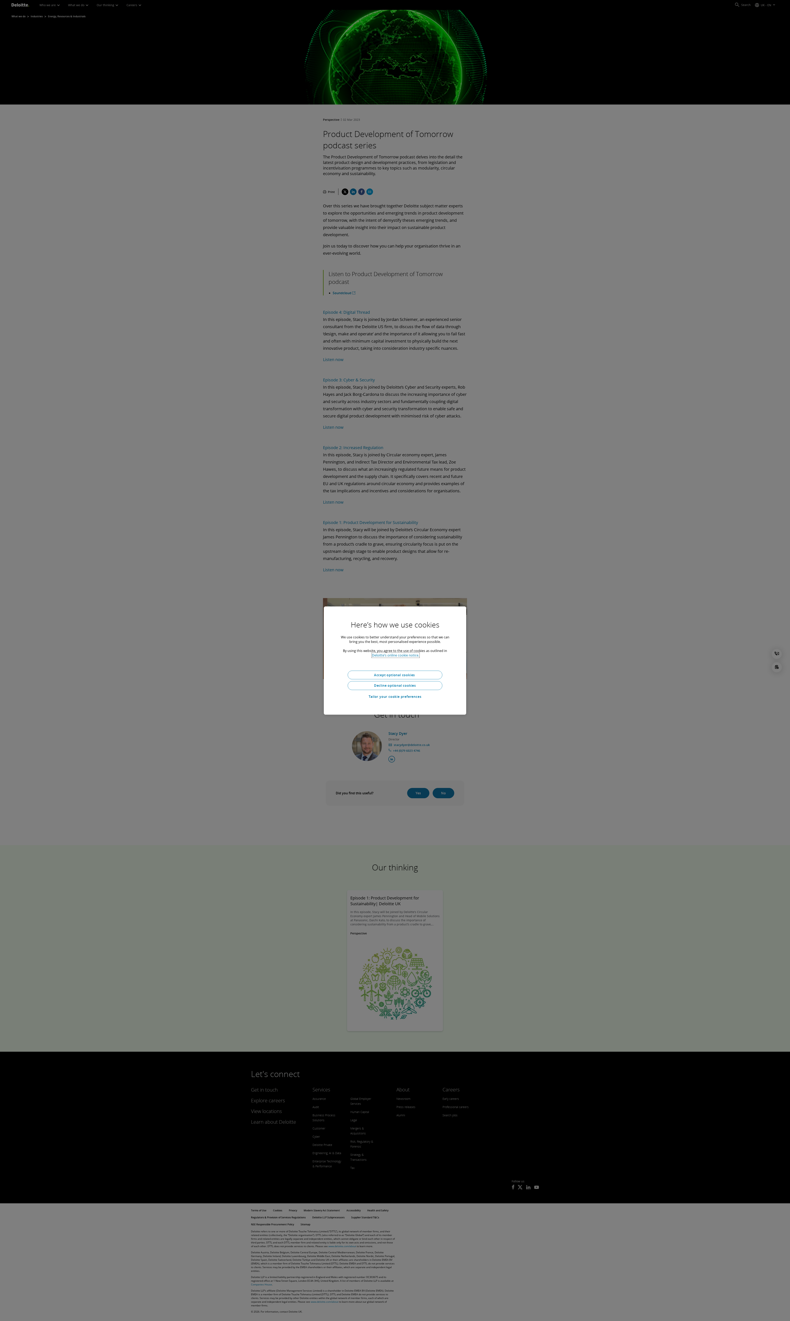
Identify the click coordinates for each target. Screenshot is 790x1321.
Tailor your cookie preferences (395, 696)
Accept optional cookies (395, 675)
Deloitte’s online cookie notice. (395, 655)
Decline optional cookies (395, 685)
